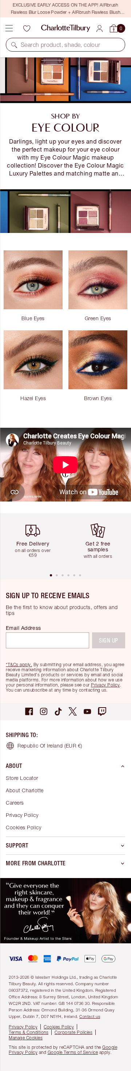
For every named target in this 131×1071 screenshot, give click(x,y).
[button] (14, 44)
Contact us (89, 1016)
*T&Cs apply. (19, 664)
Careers (15, 803)
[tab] (51, 575)
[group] (35, 542)
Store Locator (22, 778)
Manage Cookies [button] (26, 1037)
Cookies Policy (23, 827)
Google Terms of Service (73, 1052)
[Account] (99, 28)
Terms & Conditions (28, 1032)
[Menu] (9, 28)
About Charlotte (25, 790)
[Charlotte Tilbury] (65, 28)
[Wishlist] (26, 28)
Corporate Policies (73, 1032)
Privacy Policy (105, 685)
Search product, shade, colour (60, 44)
